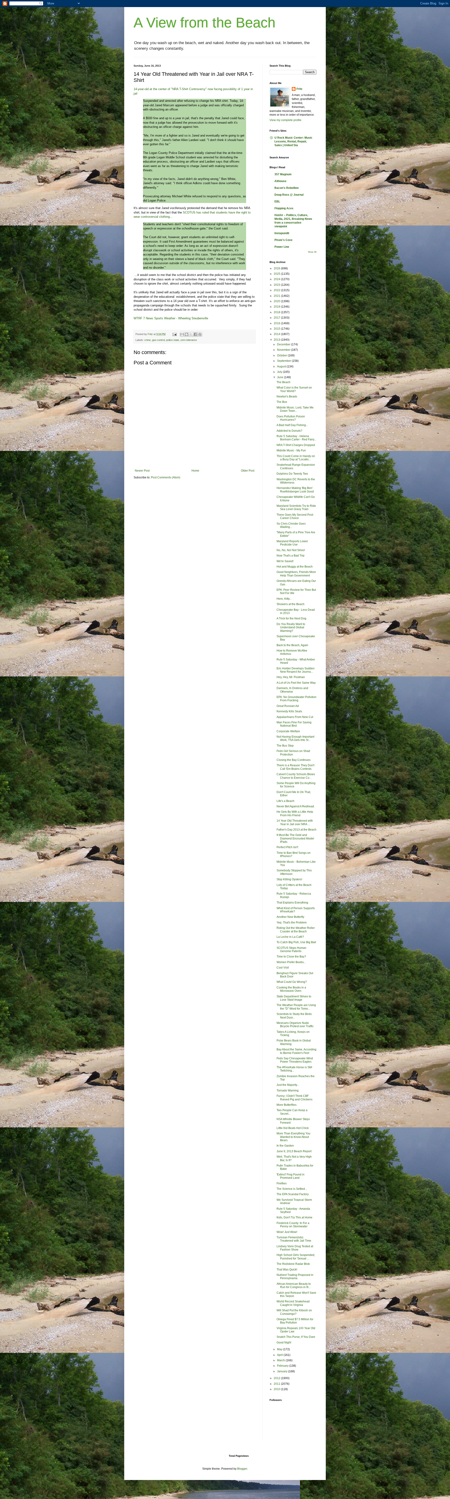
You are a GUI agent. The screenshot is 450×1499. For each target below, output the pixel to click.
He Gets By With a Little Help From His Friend (295, 813)
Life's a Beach (285, 801)
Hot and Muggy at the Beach (295, 566)
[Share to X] (191, 334)
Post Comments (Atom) (165, 477)
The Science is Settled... (292, 1188)
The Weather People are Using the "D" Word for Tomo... (296, 1006)
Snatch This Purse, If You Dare (296, 1337)
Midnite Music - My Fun (291, 450)
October (282, 355)
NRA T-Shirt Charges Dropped (296, 445)
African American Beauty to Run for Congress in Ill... (294, 1285)
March (281, 1360)
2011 (277, 1383)
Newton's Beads (287, 396)
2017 (277, 317)
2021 (277, 296)
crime (147, 340)
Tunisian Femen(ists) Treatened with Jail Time (294, 1239)
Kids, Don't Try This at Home (294, 1217)
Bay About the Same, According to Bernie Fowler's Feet (296, 1051)
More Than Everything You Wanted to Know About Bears (293, 1137)
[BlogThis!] (186, 334)
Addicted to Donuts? (289, 430)
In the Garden (285, 1145)
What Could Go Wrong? (292, 982)
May (280, 1349)
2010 (277, 1389)
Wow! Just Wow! (287, 1232)
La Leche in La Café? (290, 936)
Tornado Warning (288, 1090)
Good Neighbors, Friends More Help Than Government (296, 573)
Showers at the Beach (290, 604)
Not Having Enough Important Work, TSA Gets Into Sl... (295, 738)
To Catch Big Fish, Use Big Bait (296, 942)
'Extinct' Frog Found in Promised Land (290, 1176)
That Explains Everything (292, 902)
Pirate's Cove (283, 240)
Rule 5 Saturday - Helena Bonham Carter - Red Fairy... (296, 438)
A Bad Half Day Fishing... (292, 425)
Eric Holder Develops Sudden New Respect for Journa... (296, 670)
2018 (277, 312)
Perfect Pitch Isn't (287, 847)
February (283, 1365)
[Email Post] (174, 334)
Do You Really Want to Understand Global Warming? (291, 627)
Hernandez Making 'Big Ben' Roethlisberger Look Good (295, 489)
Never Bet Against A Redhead (295, 806)
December (284, 344)
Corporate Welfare (288, 731)
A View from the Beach (204, 23)
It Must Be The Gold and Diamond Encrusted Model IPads (295, 838)
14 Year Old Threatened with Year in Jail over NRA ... (295, 822)
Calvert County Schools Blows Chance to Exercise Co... (296, 776)
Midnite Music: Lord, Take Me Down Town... (295, 409)
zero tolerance (188, 340)
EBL (277, 201)
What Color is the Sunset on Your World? (294, 389)
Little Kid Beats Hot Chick (293, 1128)
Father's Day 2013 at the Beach (296, 829)
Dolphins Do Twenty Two (292, 473)
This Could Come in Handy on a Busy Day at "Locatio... (296, 457)
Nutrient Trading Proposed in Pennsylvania (295, 1276)
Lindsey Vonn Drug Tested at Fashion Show (295, 1248)
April (280, 1355)
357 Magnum (283, 174)
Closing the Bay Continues (294, 760)
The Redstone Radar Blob (293, 1264)
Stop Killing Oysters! (289, 879)
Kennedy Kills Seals (289, 711)
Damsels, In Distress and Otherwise (292, 690)
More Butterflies (286, 1104)
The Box (282, 402)
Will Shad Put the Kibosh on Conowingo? (294, 1312)
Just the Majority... (288, 1085)
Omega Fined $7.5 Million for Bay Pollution (295, 1321)
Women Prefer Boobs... (291, 962)
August (282, 366)
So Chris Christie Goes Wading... (291, 525)
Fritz (299, 89)
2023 (277, 284)
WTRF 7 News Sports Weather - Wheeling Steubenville (171, 318)
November (284, 349)
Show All (312, 252)
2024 (277, 279)
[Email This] (182, 334)
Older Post (247, 470)
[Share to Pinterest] (200, 334)
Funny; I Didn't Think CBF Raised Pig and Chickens (294, 1097)
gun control (158, 340)
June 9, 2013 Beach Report (294, 1151)
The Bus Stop (285, 745)
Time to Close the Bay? (291, 956)
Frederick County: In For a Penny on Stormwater (293, 1224)
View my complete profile (285, 120)
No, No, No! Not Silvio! (291, 550)
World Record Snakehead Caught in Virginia (293, 1303)
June (280, 377)
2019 (277, 306)
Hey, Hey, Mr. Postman (291, 677)
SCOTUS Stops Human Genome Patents (291, 949)
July (280, 372)
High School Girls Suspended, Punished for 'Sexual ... (296, 1256)
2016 (277, 323)
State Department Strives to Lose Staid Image (294, 998)
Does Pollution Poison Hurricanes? (291, 418)
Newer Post (142, 470)
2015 (277, 328)
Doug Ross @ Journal (289, 194)
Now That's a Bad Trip (290, 555)
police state (172, 340)
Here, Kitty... (284, 598)
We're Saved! (285, 561)
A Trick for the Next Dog (291, 618)
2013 (277, 339)
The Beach (283, 382)
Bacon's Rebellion (286, 188)
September (284, 360)
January (282, 1371)
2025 (277, 273)
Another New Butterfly (290, 917)
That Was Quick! (287, 1269)
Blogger (242, 1468)
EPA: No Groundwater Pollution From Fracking (296, 698)
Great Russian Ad (288, 706)
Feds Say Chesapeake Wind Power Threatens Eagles (295, 1060)
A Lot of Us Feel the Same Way (296, 682)
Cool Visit (283, 967)
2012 (277, 1378)
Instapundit (281, 233)
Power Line (281, 246)
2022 (277, 290)
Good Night (284, 1342)
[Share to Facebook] (195, 334)
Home (195, 470)
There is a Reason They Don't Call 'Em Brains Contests (295, 767)
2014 (277, 334)
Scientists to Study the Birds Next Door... (294, 1015)
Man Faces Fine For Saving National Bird (294, 724)
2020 (277, 301)
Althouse (280, 181)
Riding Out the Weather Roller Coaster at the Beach (296, 929)
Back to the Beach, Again (292, 645)
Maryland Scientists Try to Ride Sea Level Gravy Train (296, 507)
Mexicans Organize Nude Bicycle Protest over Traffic (295, 1024)
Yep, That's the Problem (292, 922)
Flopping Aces (283, 208)
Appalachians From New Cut (295, 717)
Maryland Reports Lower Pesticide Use (292, 543)
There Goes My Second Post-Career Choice (295, 516)
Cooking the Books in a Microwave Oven (291, 989)
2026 (277, 268)
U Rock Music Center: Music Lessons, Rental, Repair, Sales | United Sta (293, 141)
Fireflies (282, 1183)
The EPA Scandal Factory (293, 1194)
